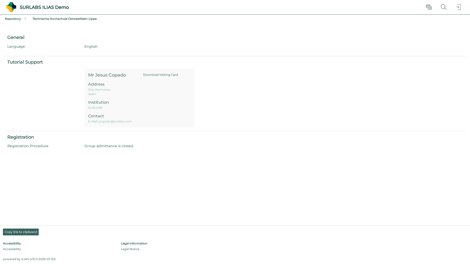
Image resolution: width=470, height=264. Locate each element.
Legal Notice (130, 249)
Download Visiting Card (160, 75)
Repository (13, 19)
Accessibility (12, 249)
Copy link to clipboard (21, 232)
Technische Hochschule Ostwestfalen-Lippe (65, 19)
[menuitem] (429, 7)
